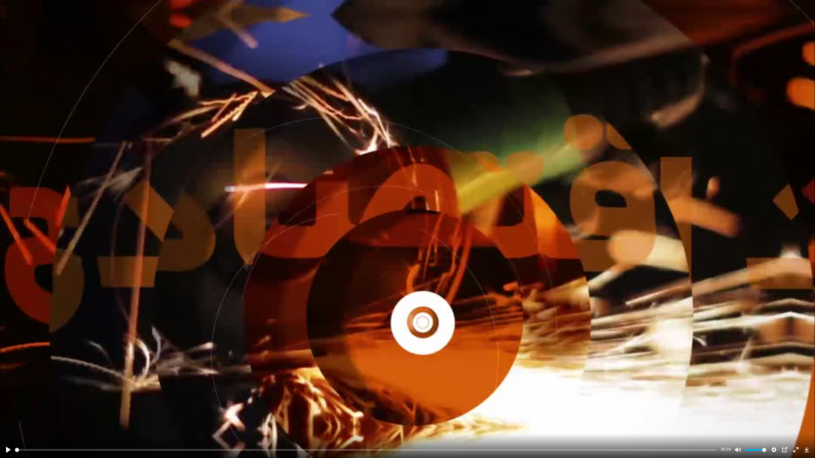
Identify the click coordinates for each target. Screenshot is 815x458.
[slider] (366, 450)
